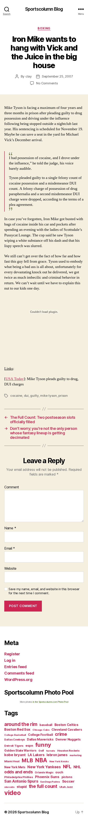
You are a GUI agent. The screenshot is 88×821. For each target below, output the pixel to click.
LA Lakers (36, 755)
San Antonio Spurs (21, 781)
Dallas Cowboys (14, 739)
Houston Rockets (68, 750)
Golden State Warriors (20, 750)
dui (26, 396)
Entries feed (15, 666)
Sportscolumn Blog (44, 9)
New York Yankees (44, 767)
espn (29, 746)
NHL (77, 767)
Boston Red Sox (17, 729)
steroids (9, 787)
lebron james (57, 755)
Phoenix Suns (47, 777)
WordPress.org (18, 679)
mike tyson (48, 396)
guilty (34, 396)
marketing (76, 755)
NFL (67, 766)
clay (28, 76)
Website (10, 569)
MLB (27, 760)
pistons (67, 777)
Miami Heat (11, 761)
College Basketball (15, 734)
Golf (41, 750)
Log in (9, 660)
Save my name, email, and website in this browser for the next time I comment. (44, 591)
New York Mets (14, 767)
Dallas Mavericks (40, 739)
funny (43, 744)
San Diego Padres (50, 781)
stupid (22, 787)
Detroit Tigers (13, 745)
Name (10, 528)
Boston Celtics (66, 725)
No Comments (47, 83)
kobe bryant (15, 755)
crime (61, 734)
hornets (50, 750)
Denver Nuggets (68, 739)
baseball (46, 725)
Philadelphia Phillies (18, 777)
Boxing (44, 28)
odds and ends (18, 771)
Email (9, 548)
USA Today (15, 378)
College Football (40, 734)
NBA (41, 760)
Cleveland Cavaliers (66, 730)
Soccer (68, 781)
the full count (43, 786)
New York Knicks (59, 761)
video (12, 792)
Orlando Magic (44, 772)
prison (62, 396)
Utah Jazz (66, 787)
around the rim (20, 724)
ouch (59, 772)
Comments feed (19, 673)
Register (12, 654)
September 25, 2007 (57, 76)
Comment (11, 487)
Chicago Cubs (41, 729)
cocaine (16, 396)
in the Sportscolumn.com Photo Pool (50, 702)
